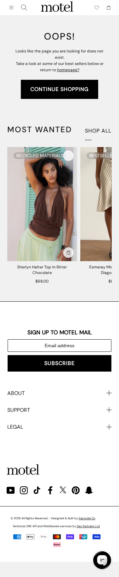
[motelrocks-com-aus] (57, 7)
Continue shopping (59, 89)
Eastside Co (87, 518)
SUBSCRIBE (59, 363)
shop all (98, 130)
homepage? (68, 70)
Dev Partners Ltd (88, 526)
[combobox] (24, 8)
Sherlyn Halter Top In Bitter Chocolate (42, 269)
